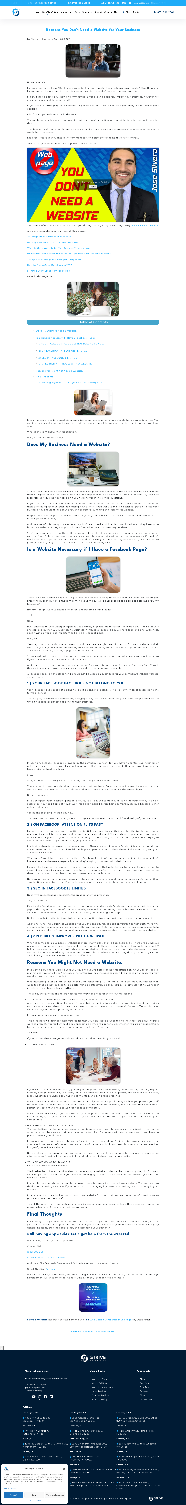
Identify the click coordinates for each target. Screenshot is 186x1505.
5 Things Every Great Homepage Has (48, 271)
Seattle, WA (122, 1439)
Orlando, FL (76, 1426)
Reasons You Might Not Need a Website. (59, 371)
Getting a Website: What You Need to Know (52, 242)
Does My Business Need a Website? (56, 331)
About (98, 12)
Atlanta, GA (122, 1478)
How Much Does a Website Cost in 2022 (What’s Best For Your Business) (69, 253)
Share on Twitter (105, 1331)
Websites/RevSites (47, 12)
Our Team (145, 1387)
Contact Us (110, 12)
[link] (138, 1485)
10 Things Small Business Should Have (49, 236)
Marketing (66, 12)
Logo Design (99, 1391)
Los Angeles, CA (78, 1413)
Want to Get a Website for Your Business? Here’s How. (58, 248)
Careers (144, 1391)
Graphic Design (100, 1395)
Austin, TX (121, 1452)
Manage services (10, 1488)
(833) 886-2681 (35, 1252)
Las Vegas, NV (30, 1413)
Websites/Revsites (102, 1379)
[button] (64, 1468)
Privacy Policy (35, 1500)
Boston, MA (122, 1465)
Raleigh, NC (76, 1478)
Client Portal (132, 12)
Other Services (83, 12)
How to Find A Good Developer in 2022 (49, 265)
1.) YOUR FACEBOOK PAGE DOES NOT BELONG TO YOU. (71, 343)
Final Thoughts (44, 376)
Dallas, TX (28, 1452)
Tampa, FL (121, 1426)
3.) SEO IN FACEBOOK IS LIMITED (57, 358)
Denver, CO (76, 1465)
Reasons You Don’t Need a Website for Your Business (93, 30)
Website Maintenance (104, 1387)
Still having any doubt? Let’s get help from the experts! (70, 382)
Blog (142, 1395)
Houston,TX (75, 1452)
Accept (13, 1495)
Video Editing (99, 1383)
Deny (34, 1495)
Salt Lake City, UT (79, 1439)
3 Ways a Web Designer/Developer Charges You (54, 259)
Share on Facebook (82, 1331)
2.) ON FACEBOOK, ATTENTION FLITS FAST (63, 351)
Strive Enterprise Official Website (46, 1257)
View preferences (55, 1495)
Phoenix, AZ (29, 1426)
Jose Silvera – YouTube (145, 225)
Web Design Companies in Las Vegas (111, 1319)
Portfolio (50, 1269)
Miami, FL (28, 1439)
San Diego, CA (123, 1413)
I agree (93, 187)
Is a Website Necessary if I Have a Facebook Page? (65, 338)
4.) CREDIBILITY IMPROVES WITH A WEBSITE (65, 363)
